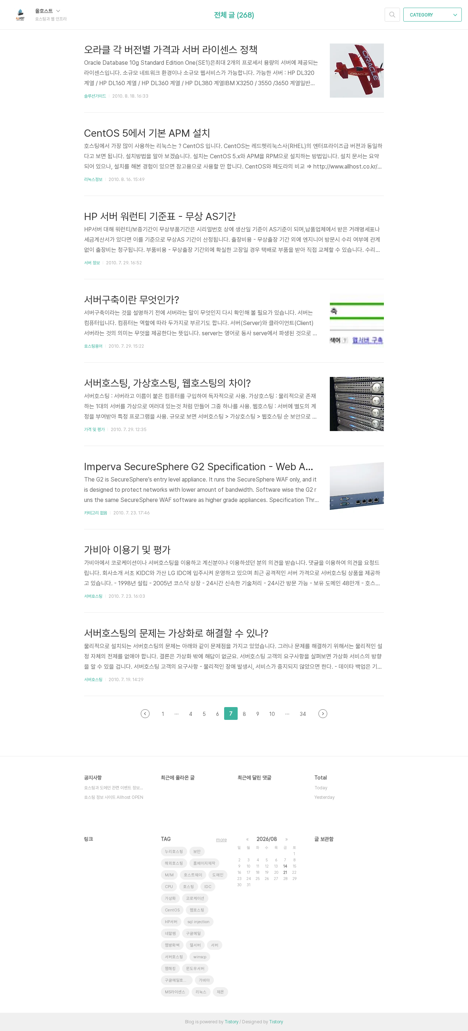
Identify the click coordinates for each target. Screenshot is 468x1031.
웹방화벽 (172, 945)
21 (285, 872)
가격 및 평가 (94, 429)
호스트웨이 (193, 875)
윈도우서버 (195, 968)
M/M (169, 875)
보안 (197, 851)
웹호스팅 (197, 910)
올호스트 (44, 11)
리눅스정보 (93, 179)
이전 (145, 713)
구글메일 (193, 933)
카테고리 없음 (95, 513)
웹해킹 (170, 968)
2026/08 (267, 839)
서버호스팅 (93, 596)
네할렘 (170, 933)
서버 (214, 945)
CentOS (172, 910)
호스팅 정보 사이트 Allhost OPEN (113, 797)
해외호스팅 (174, 863)
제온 (220, 992)
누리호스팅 (174, 851)
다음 (322, 713)
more (221, 839)
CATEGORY (422, 15)
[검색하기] (392, 14)
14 (285, 866)
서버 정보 (92, 262)
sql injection (199, 921)
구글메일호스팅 (177, 980)
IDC (207, 886)
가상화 (170, 898)
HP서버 (171, 921)
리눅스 (201, 992)
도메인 (217, 875)
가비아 (204, 980)
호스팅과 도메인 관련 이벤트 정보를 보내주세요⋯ (115, 787)
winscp (199, 957)
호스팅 (188, 886)
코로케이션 (195, 898)
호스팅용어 (93, 346)
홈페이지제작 (204, 863)
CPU (169, 886)
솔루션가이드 (95, 96)
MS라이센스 (175, 992)
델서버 (195, 945)
